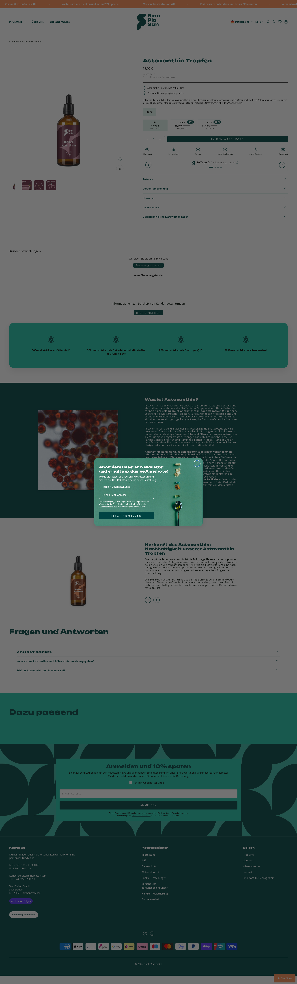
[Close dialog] (197, 463)
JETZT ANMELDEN (126, 515)
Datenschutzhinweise (108, 506)
